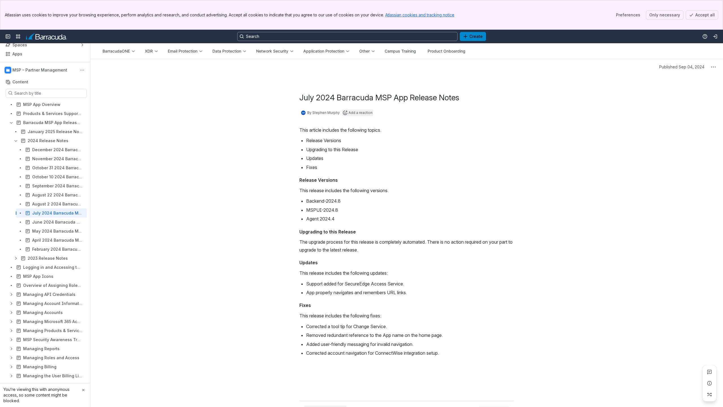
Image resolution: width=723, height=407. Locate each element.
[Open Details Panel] (709, 383)
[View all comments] (709, 371)
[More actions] (82, 70)
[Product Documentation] (46, 36)
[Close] (83, 390)
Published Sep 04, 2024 (681, 66)
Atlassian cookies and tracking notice (419, 14)
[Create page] (709, 394)
